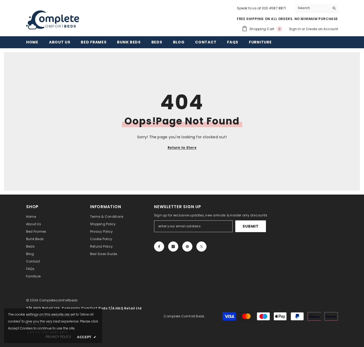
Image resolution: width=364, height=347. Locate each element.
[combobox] (312, 8)
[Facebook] (159, 246)
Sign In (295, 29)
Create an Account (322, 29)
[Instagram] (173, 246)
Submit (250, 226)
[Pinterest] (187, 246)
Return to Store (182, 147)
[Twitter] (201, 246)
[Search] (316, 8)
